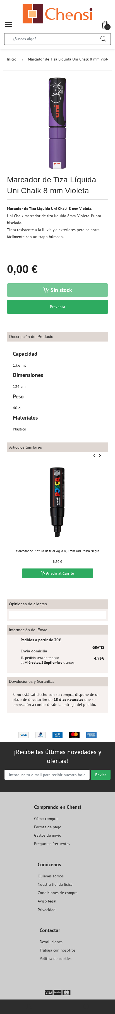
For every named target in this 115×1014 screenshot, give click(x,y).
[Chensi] (57, 13)
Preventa (57, 306)
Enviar (100, 774)
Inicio (11, 59)
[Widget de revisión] (57, 615)
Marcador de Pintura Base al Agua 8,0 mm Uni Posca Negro (57, 551)
